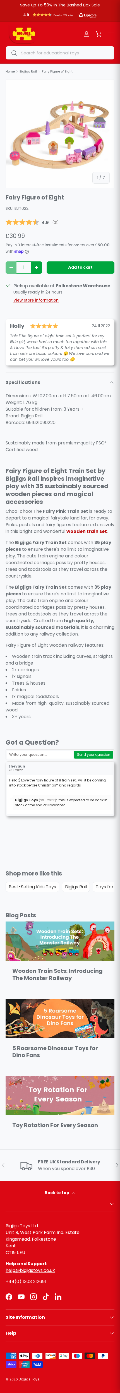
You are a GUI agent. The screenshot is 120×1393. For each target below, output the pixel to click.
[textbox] (40, 754)
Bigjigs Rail (76, 887)
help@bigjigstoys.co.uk (30, 1270)
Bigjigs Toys (29, 1379)
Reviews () (32, 222)
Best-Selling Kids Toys (32, 887)
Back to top (57, 1192)
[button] (60, 16)
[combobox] (60, 52)
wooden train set (86, 531)
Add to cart (80, 267)
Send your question (93, 754)
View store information (36, 300)
